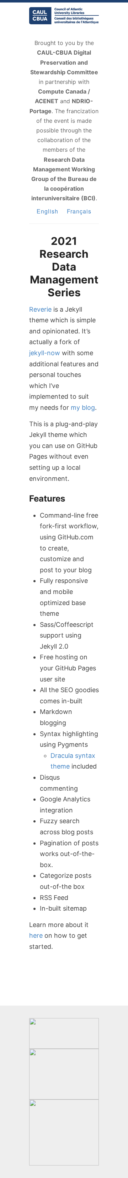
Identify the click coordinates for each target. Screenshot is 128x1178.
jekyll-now (44, 353)
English (47, 211)
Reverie (40, 309)
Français (79, 211)
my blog (83, 407)
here (36, 935)
